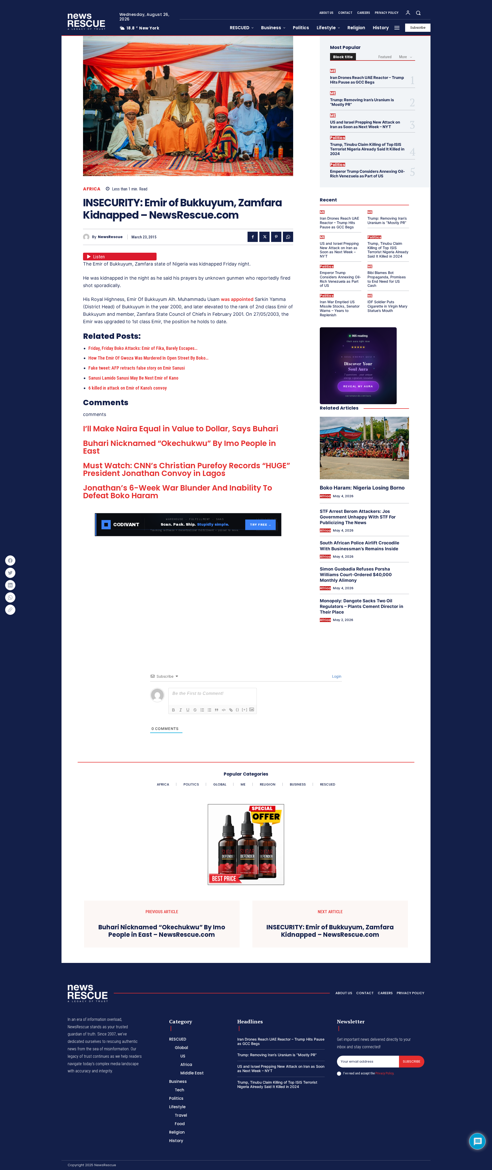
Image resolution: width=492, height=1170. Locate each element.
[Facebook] (253, 237)
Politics (337, 138)
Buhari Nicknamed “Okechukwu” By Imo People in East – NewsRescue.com (161, 931)
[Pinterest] (276, 237)
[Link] (230, 710)
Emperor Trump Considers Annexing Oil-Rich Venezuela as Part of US (367, 173)
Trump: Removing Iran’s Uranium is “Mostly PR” (362, 102)
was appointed (237, 299)
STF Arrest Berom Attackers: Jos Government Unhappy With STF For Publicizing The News (358, 517)
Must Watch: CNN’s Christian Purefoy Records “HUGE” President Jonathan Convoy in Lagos (186, 469)
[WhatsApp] (288, 237)
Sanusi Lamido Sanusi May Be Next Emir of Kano (133, 378)
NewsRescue (110, 237)
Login (336, 676)
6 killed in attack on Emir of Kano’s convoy (127, 388)
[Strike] (195, 710)
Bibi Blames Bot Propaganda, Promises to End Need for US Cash (386, 279)
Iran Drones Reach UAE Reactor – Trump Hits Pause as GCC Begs (367, 80)
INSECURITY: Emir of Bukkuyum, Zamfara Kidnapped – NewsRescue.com (330, 931)
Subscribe (412, 1061)
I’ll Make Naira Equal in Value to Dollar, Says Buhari (180, 428)
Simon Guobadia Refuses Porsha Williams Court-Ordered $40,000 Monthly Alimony (356, 574)
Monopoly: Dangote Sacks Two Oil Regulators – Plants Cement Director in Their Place (361, 606)
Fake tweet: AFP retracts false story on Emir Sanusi (136, 368)
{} (237, 709)
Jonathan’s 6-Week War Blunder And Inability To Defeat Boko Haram (177, 491)
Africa (91, 189)
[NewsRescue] (87, 21)
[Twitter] (264, 237)
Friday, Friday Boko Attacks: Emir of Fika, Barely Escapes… (143, 348)
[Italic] (180, 710)
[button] (418, 13)
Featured (385, 57)
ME (333, 71)
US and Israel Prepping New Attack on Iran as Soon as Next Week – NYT (365, 124)
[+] (245, 709)
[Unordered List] (209, 710)
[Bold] (173, 710)
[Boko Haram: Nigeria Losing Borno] (364, 448)
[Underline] (187, 710)
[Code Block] (223, 710)
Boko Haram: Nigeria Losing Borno (362, 488)
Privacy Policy (384, 1073)
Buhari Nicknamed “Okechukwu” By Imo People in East (179, 447)
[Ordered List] (202, 710)
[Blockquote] (216, 710)
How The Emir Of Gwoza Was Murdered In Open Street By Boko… (148, 358)
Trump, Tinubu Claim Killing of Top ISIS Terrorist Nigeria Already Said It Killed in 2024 (367, 149)
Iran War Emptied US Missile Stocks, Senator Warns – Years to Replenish (340, 308)
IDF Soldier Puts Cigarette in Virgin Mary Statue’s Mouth (387, 306)
